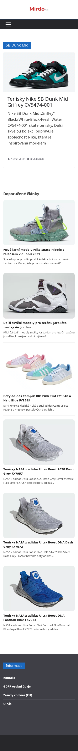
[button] (8, 24)
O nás (7, 704)
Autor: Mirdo (18, 159)
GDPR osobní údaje (17, 686)
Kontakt (9, 678)
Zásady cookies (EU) (17, 695)
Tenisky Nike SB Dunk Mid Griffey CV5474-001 (37, 101)
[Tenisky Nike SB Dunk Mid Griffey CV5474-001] (39, 72)
